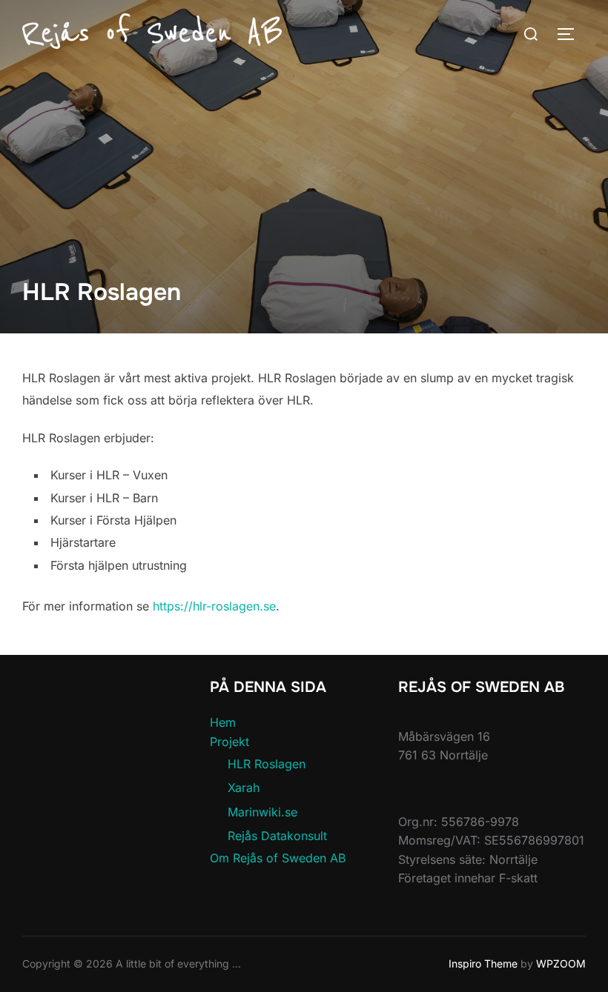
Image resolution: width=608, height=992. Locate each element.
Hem (223, 722)
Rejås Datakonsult (277, 835)
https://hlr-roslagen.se (214, 606)
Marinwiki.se (262, 812)
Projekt (229, 741)
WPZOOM (561, 963)
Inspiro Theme (483, 963)
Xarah (244, 787)
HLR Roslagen (266, 763)
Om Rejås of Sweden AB (278, 857)
